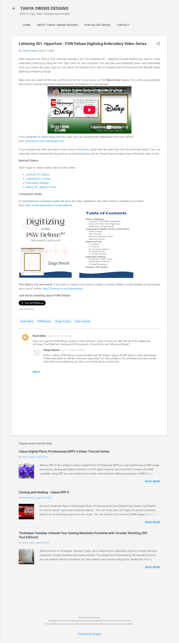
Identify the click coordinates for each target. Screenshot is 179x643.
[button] (158, 43)
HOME (27, 25)
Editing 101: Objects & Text (41, 187)
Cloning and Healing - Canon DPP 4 (44, 492)
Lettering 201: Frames (38, 178)
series (85, 149)
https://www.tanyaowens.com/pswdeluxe (48, 205)
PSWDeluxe (44, 321)
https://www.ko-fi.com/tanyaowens (62, 288)
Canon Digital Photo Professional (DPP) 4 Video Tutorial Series (64, 451)
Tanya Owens (51, 350)
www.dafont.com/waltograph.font (44, 141)
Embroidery (26, 321)
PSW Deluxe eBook (97, 25)
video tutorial (82, 321)
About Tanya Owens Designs (57, 25)
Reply (36, 372)
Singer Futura (62, 321)
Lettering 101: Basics (38, 174)
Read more (152, 481)
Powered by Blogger (89, 633)
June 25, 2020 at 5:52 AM (60, 336)
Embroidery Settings (37, 182)
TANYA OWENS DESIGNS (44, 8)
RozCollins (39, 335)
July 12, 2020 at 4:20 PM (73, 350)
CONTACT (123, 25)
